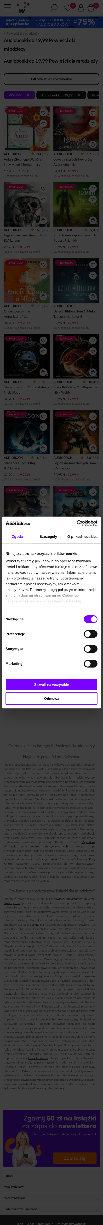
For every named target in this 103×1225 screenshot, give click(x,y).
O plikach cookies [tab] (82, 537)
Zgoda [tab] (17, 537)
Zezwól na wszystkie (51, 685)
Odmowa (51, 698)
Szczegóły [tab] (48, 537)
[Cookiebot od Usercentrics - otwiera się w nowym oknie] (76, 523)
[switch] (90, 634)
